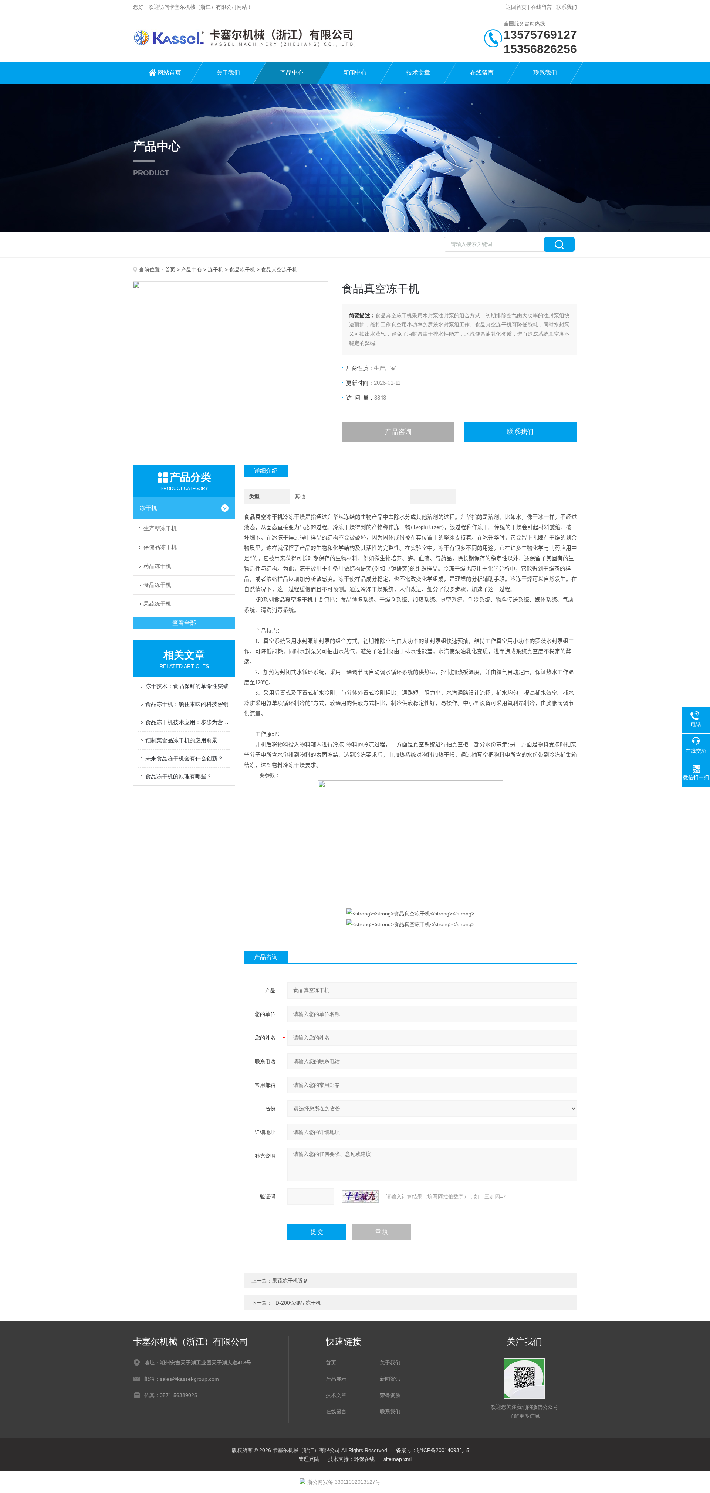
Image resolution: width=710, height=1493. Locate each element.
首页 (170, 270)
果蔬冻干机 (157, 603)
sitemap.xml (397, 1459)
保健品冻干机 (160, 547)
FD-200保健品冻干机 (296, 1303)
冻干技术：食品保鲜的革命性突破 (187, 686)
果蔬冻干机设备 (290, 1281)
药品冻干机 (157, 566)
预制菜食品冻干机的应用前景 (181, 740)
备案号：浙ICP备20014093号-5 (432, 1450)
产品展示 (336, 1379)
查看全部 (184, 623)
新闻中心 (355, 72)
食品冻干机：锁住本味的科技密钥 (187, 704)
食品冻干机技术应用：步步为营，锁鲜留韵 (187, 722)
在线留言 (541, 7)
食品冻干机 (242, 270)
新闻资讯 (390, 1379)
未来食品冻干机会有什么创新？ (184, 758)
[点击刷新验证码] (360, 1196)
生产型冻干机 (160, 528)
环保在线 (364, 1459)
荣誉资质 (390, 1395)
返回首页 (516, 7)
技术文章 (418, 72)
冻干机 (215, 270)
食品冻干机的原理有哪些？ (178, 776)
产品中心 (292, 72)
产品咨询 (398, 431)
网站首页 (169, 72)
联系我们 (566, 7)
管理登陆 (308, 1459)
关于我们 (228, 72)
